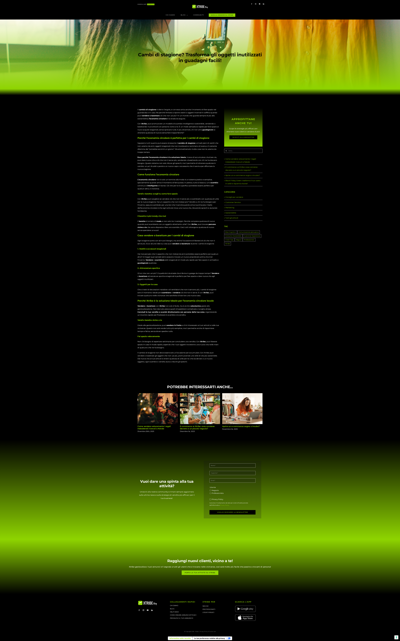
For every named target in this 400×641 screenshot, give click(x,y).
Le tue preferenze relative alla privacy (209, 638)
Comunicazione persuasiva (249, 232)
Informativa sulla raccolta (180, 638)
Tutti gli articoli (231, 218)
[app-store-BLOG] (245, 615)
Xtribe (227, 244)
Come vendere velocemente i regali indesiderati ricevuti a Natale (158, 409)
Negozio (215, 490)
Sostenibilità (230, 213)
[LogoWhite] (200, 5)
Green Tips (229, 240)
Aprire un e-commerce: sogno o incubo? (242, 175)
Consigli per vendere (234, 197)
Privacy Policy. (224, 505)
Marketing (229, 208)
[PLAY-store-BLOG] (245, 606)
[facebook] (251, 4)
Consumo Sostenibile (233, 236)
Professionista (218, 493)
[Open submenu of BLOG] (188, 15)
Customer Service (233, 202)
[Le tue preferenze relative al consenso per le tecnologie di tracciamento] (396, 637)
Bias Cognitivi (230, 232)
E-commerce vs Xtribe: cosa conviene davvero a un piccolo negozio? (200, 409)
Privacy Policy (217, 499)
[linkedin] (263, 4)
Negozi (238, 240)
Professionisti (249, 240)
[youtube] (259, 4)
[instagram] (255, 4)
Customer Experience (252, 236)
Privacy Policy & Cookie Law (208, 631)
